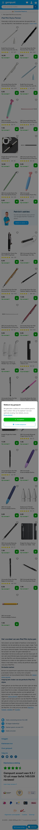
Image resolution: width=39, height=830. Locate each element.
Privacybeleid (8, 415)
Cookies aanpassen (20, 424)
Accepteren (20, 419)
